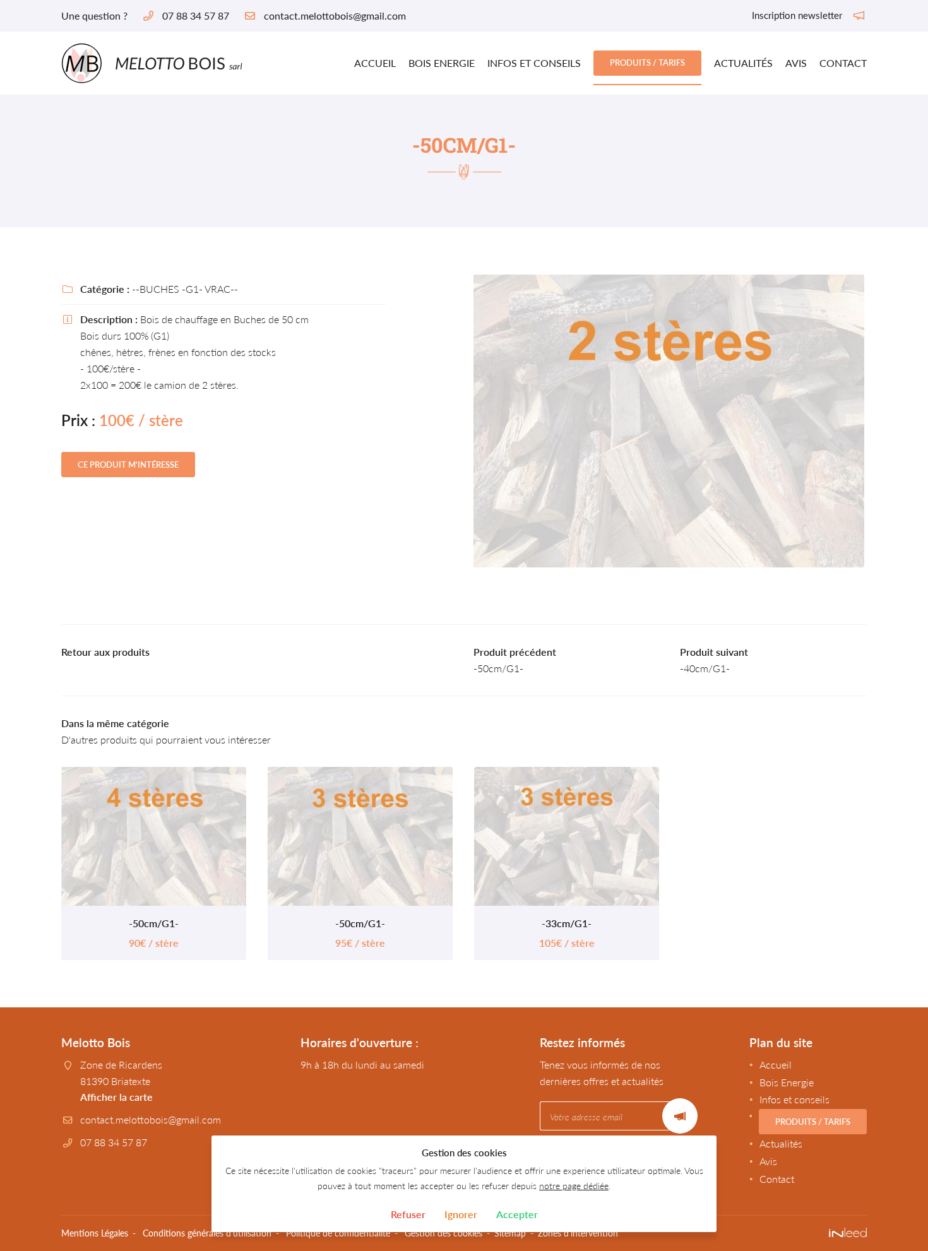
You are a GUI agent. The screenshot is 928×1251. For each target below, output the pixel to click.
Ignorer (460, 1214)
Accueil (375, 63)
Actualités (743, 63)
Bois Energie (441, 63)
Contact (843, 63)
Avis (796, 63)
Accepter (517, 1214)
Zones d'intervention (578, 1233)
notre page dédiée (574, 1185)
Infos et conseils (534, 63)
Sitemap (510, 1233)
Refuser (408, 1214)
